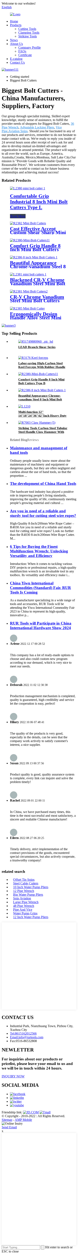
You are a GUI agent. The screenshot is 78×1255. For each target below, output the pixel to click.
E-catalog (16, 59)
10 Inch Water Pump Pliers (30, 887)
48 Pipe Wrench (23, 906)
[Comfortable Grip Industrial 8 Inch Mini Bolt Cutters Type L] (27, 188)
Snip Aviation (22, 898)
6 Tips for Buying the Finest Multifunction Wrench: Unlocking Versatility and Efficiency (39, 551)
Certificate (25, 55)
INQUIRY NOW (13, 1076)
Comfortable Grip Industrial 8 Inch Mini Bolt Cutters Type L (39, 201)
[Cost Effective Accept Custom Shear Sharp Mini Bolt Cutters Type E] (28, 223)
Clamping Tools (28, 32)
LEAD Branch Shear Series (37, 347)
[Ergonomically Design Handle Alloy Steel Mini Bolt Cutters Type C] (27, 308)
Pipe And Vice (22, 909)
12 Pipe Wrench (23, 891)
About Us (16, 44)
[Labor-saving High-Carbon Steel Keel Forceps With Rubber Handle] (33, 357)
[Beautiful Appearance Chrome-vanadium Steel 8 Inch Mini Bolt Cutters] (33, 257)
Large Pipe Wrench (25, 902)
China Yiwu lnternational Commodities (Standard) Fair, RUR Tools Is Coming (40, 587)
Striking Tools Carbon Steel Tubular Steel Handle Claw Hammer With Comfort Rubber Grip (42, 431)
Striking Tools (27, 36)
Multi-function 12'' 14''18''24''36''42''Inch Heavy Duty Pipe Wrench (42, 415)
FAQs (22, 51)
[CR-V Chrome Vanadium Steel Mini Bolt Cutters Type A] (29, 291)
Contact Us (17, 62)
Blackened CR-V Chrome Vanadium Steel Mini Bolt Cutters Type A (37, 283)
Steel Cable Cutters (25, 883)
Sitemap (7, 1120)
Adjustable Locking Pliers (37, 127)
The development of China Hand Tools (43, 483)
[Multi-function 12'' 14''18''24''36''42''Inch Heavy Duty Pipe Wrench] (24, 406)
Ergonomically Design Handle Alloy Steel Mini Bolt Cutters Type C (35, 317)
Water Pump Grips (25, 913)
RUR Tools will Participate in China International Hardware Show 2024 (40, 625)
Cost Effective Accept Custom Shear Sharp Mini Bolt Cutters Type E (38, 232)
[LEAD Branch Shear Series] (35, 341)
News (14, 40)
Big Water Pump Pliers (28, 894)
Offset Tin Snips (24, 879)
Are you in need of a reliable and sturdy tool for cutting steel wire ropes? (43, 513)
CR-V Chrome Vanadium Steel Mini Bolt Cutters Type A (37, 300)
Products (15, 25)
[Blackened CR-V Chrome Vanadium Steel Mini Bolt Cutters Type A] (28, 274)
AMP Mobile (23, 1120)
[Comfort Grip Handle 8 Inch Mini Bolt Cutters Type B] (30, 240)
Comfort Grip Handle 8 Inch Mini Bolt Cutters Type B (35, 249)
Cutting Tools (27, 29)
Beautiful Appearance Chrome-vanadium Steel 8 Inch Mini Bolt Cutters (38, 266)
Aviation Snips (18, 131)
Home (14, 21)
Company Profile (29, 47)
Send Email (9, 1127)
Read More (17, 216)
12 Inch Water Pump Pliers (30, 917)
